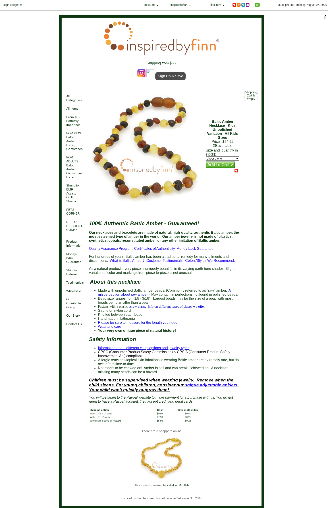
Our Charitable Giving (73, 303)
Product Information (74, 243)
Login (6, 4)
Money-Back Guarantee (73, 258)
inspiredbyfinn (178, 4)
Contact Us (74, 324)
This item (215, 4)
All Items (72, 108)
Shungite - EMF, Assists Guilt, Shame (73, 193)
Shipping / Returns (73, 272)
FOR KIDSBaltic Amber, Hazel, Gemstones (74, 141)
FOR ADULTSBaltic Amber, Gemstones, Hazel (74, 167)
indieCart (149, 4)
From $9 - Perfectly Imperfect (73, 121)
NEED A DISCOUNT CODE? (74, 225)
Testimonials (75, 282)
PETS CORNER (73, 211)
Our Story (73, 315)
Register (16, 4)
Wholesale (73, 291)
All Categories (74, 98)
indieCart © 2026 (178, 485)
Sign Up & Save (170, 76)
